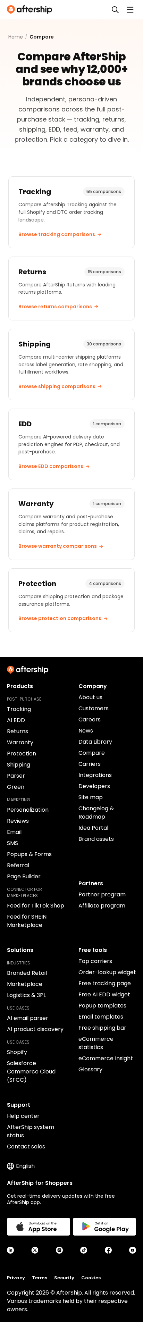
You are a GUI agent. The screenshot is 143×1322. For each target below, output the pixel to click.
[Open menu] (130, 10)
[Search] (115, 9)
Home (15, 36)
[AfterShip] (31, 9)
